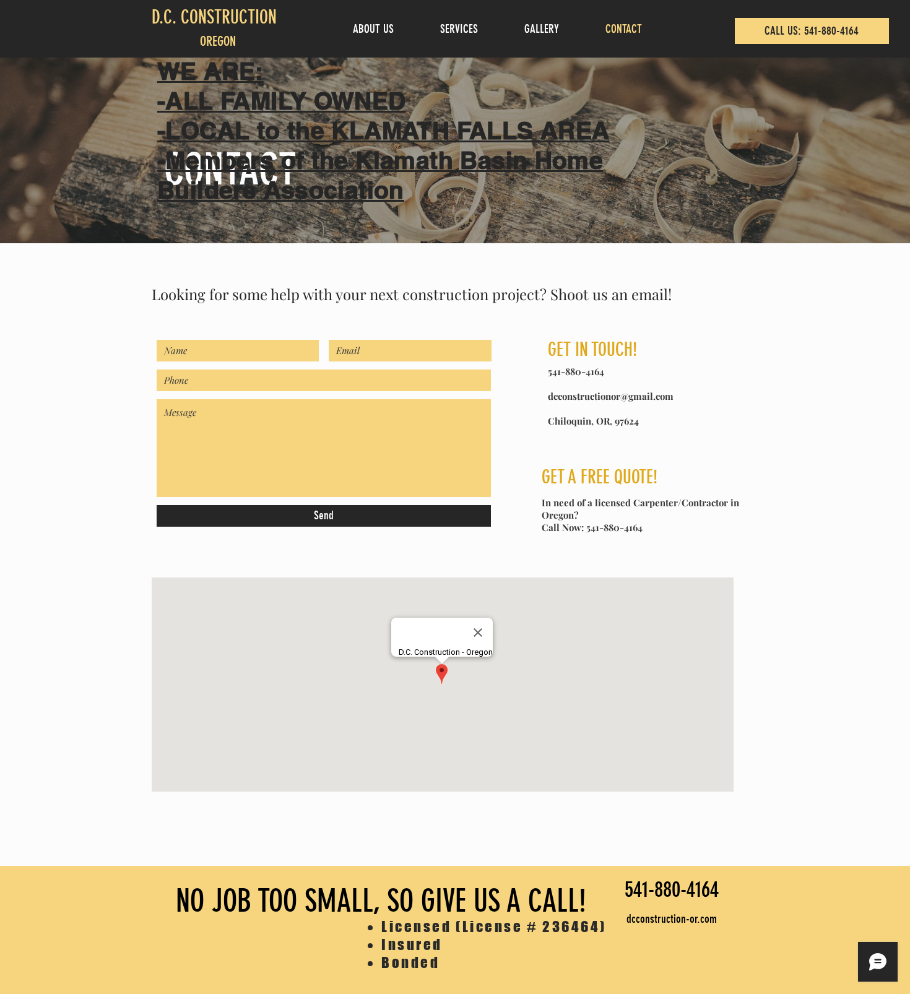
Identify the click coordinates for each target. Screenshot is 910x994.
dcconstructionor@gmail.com (611, 396)
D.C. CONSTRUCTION (214, 17)
